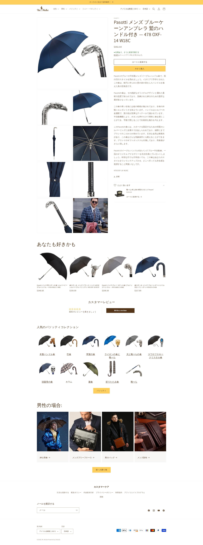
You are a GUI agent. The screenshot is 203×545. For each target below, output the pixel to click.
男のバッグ (110, 457)
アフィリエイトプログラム (134, 492)
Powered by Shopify (54, 539)
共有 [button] (118, 177)
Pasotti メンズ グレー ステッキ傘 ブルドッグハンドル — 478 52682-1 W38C (117, 286)
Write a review (120, 310)
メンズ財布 (142, 457)
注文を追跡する (63, 492)
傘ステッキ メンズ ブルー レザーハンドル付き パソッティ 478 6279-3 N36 (150, 286)
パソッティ (101, 391)
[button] (56, 8)
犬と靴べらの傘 (134, 354)
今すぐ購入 (139, 69)
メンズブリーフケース (82, 457)
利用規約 (118, 492)
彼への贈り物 (101, 470)
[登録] (76, 510)
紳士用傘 (44, 457)
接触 (101, 497)
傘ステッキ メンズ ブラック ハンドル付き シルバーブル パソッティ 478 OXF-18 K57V (84, 286)
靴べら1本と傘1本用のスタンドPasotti (139, 190)
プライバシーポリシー (104, 492)
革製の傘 (90, 354)
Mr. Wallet (45, 539)
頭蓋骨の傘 (47, 381)
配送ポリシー (76, 492)
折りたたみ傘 (112, 381)
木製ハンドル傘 (47, 354)
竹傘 (69, 354)
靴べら (134, 381)
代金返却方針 (89, 492)
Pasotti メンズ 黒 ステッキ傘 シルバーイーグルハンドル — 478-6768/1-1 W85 (52, 286)
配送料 (116, 55)
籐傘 (90, 381)
